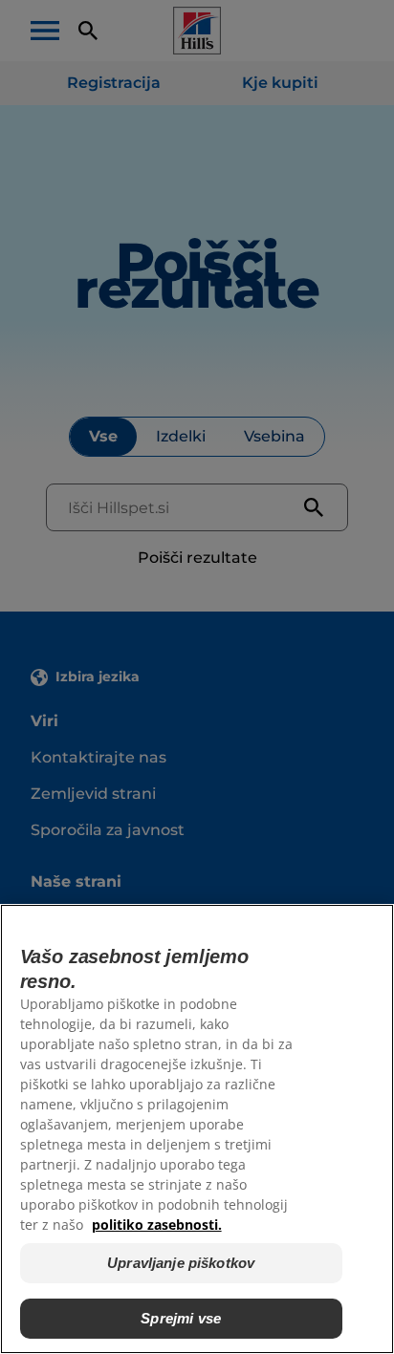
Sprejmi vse (181, 1318)
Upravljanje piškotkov (180, 1263)
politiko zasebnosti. (157, 1224)
